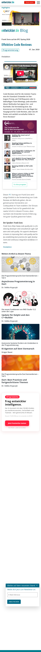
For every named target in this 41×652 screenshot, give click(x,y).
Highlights (6, 7)
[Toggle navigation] (8, 2)
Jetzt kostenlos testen (17, 423)
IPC (10, 195)
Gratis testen (29, 2)
